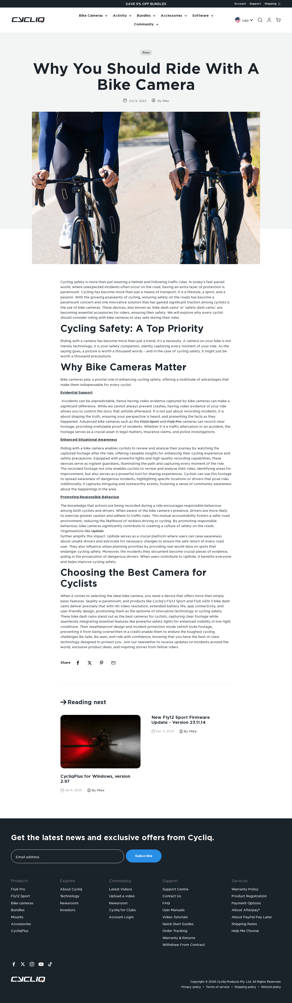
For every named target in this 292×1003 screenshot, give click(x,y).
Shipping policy (245, 986)
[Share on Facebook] (77, 662)
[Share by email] (113, 662)
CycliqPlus (19, 930)
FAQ (166, 902)
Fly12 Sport (149, 421)
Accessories (171, 15)
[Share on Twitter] (89, 662)
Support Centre (175, 888)
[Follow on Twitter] (23, 964)
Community (144, 24)
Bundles (144, 15)
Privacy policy (191, 986)
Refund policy (271, 986)
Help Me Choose (245, 930)
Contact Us (171, 895)
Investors (67, 909)
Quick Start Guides (177, 923)
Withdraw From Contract (183, 944)
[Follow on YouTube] (41, 964)
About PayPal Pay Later (252, 916)
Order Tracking (174, 930)
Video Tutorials (175, 916)
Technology (69, 895)
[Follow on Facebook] (13, 964)
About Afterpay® (246, 909)
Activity (120, 15)
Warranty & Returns (178, 937)
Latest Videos (120, 888)
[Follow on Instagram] (32, 964)
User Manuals (173, 909)
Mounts (17, 916)
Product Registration (249, 895)
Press (146, 52)
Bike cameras (22, 902)
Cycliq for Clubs (122, 909)
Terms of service (217, 986)
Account (240, 3)
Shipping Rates (244, 923)
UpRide (97, 530)
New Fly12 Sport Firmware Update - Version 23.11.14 (180, 720)
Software (200, 15)
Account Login (121, 916)
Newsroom (69, 902)
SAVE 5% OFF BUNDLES (146, 4)
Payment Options (246, 902)
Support (255, 3)
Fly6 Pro (174, 421)
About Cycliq (71, 888)
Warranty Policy (245, 888)
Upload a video (122, 895)
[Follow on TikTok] (50, 964)
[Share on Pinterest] (101, 662)
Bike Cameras (91, 15)
